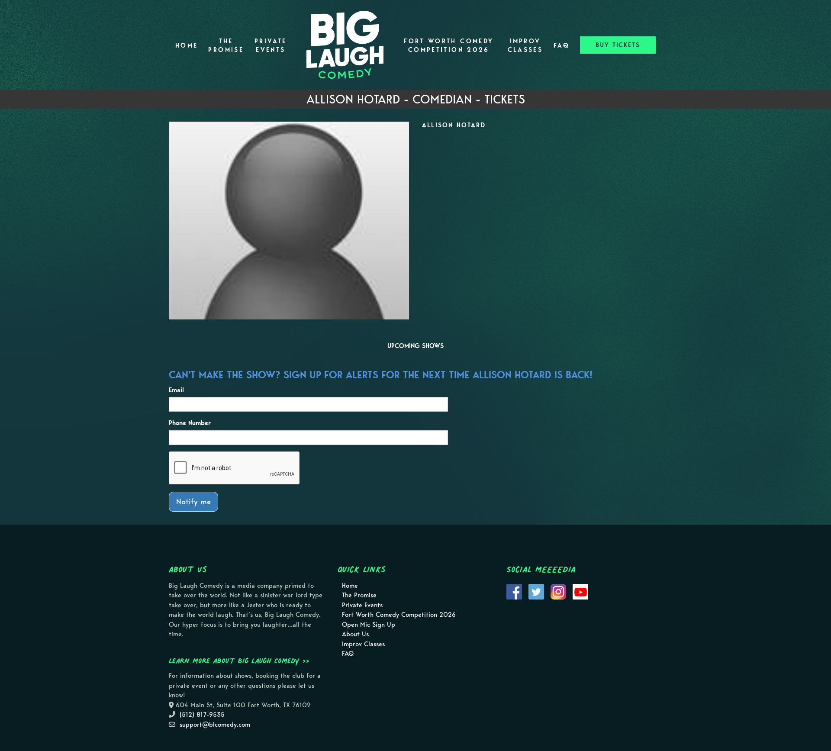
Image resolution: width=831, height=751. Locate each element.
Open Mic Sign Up (368, 625)
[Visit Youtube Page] (580, 591)
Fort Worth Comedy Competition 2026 (448, 45)
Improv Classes (525, 45)
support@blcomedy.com (215, 724)
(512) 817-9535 (202, 715)
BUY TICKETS (618, 45)
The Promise (226, 45)
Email (176, 390)
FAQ (562, 45)
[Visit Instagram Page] (558, 591)
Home (186, 45)
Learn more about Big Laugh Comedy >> (239, 660)
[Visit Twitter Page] (536, 591)
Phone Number (190, 423)
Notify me (193, 501)
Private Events (270, 45)
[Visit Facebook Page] (514, 591)
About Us (355, 634)
